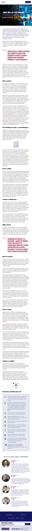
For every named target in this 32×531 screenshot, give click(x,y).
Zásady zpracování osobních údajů (25, 528)
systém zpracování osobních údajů (21, 171)
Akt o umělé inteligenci (6, 324)
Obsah (18, 518)
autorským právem (9, 113)
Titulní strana (12, 518)
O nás (23, 518)
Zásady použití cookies (24, 529)
